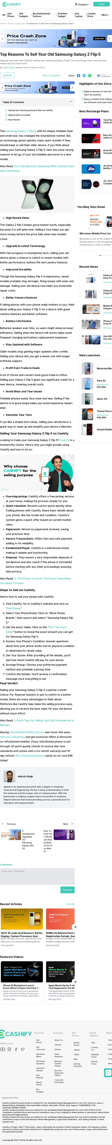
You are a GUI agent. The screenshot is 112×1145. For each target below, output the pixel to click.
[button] (101, 4)
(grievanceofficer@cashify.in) (15, 1115)
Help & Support (94, 1034)
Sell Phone (13, 608)
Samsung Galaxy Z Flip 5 (21, 131)
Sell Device (75, 1034)
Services (39, 1033)
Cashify (64, 440)
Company (58, 1033)
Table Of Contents (13, 102)
